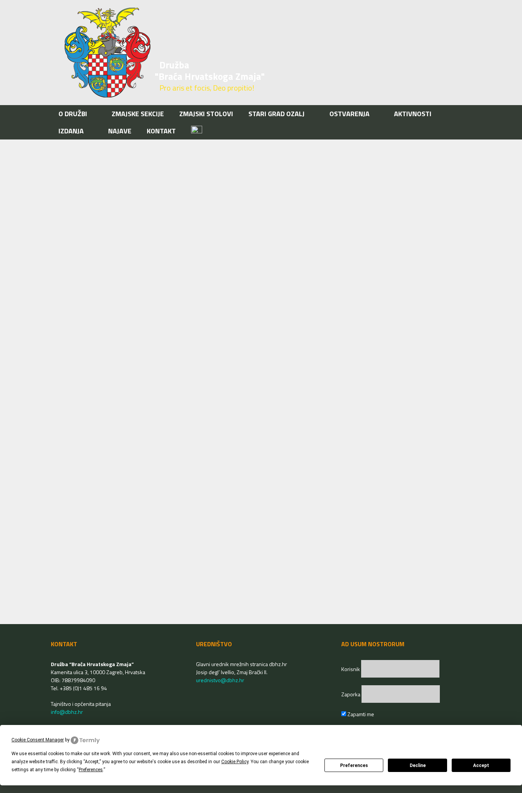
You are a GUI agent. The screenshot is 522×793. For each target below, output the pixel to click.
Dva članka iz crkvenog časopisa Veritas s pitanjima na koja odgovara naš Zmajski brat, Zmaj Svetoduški (365, 218)
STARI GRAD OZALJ (276, 114)
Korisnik (351, 669)
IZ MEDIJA (78, 429)
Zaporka (351, 694)
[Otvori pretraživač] (459, 130)
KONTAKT (161, 131)
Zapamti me (360, 714)
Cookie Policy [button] (234, 761)
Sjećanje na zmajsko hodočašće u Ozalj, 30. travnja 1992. (146, 218)
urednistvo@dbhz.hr (220, 680)
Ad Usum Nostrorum (97, 601)
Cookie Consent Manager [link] (37, 740)
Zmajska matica (91, 400)
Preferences (354, 765)
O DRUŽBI (72, 114)
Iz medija (296, 402)
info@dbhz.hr (67, 712)
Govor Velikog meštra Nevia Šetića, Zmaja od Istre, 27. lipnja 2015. (152, 536)
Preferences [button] (91, 769)
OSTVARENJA (349, 114)
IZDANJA (71, 131)
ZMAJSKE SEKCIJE (138, 114)
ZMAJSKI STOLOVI (206, 114)
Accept (481, 765)
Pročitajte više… (220, 380)
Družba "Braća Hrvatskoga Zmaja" (210, 71)
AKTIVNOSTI (412, 114)
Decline (418, 765)
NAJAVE (119, 131)
